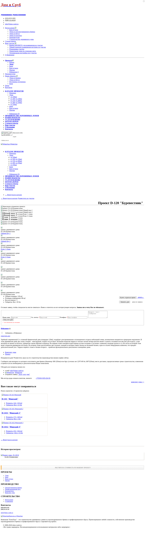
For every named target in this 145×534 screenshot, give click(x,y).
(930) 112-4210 (10, 20)
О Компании (9, 55)
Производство (14, 37)
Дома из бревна (15, 78)
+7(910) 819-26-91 (43, 378)
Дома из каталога (15, 35)
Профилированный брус (13, 489)
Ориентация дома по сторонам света (22, 51)
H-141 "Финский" (10, 399)
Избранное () (14, 72)
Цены (7, 85)
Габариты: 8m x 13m (13, 419)
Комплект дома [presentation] (10, 352)
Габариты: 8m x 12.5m (14, 405)
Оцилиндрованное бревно (13, 487)
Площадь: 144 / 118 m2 (14, 403)
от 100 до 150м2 (16, 99)
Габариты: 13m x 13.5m (14, 433)
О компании (9, 501)
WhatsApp (13, 144)
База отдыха (13, 30)
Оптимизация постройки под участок (23, 53)
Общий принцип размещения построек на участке (27, 47)
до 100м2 (13, 97)
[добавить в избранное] (144, 1)
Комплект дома (10, 493)
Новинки (12, 93)
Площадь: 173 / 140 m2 (14, 417)
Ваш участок (10, 43)
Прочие (12, 70)
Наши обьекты (10, 76)
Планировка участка (16, 49)
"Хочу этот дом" (24, 374)
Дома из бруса (14, 34)
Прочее (7, 480)
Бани (11, 66)
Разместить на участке (26, 198)
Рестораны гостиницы (17, 82)
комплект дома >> (137, 382)
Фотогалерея (10, 28)
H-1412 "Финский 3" (11, 427)
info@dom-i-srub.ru (11, 24)
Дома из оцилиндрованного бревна (22, 32)
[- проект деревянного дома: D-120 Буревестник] (2, 228)
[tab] (74, 352)
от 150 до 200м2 (16, 101)
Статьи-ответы (10, 41)
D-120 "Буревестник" (11, 457)
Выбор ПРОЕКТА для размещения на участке (26, 45)
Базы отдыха (9, 479)
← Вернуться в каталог (13, 195)
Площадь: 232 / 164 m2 (14, 431)
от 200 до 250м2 (16, 102)
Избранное (14, 114)
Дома (11, 95)
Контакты (8, 87)
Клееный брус (9, 491)
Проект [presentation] (7, 354)
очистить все (5, 336)
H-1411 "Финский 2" (11, 413)
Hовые (11, 62)
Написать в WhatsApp (16, 516)
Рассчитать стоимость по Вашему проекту (73, 467)
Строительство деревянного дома (21, 39)
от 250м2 (13, 104)
